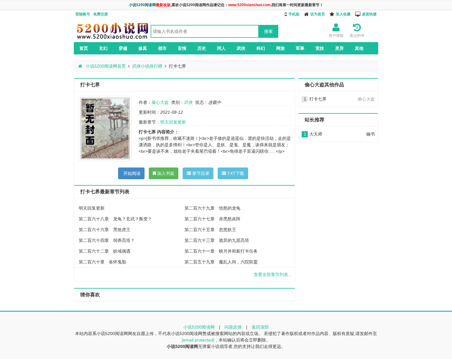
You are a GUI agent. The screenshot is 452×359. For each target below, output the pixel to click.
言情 (182, 48)
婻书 (370, 134)
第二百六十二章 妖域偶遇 (104, 251)
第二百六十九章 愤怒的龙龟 (212, 208)
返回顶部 (260, 327)
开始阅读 (131, 173)
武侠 (241, 48)
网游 (280, 48)
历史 (201, 48)
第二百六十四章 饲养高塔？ (107, 240)
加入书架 (165, 173)
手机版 (293, 14)
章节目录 (200, 173)
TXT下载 (235, 173)
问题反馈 (233, 327)
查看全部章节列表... (273, 274)
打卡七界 (318, 99)
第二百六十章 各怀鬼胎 (102, 261)
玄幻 (103, 48)
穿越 (123, 48)
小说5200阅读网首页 (105, 66)
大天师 (315, 134)
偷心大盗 (160, 102)
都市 (162, 48)
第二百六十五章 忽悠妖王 (210, 229)
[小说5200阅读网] (112, 38)
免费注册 (100, 14)
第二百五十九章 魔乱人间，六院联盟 (221, 261)
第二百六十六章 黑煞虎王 (104, 229)
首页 (83, 48)
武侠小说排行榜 (147, 66)
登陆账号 (82, 14)
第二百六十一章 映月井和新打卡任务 (221, 251)
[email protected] (198, 339)
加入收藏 (343, 14)
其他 (359, 48)
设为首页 (317, 14)
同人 (221, 48)
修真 (142, 48)
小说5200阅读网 (199, 327)
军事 (300, 48)
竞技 (319, 48)
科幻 (260, 48)
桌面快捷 (369, 14)
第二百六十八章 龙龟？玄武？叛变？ (115, 218)
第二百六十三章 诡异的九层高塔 (216, 240)
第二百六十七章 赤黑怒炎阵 (212, 218)
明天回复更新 (173, 122)
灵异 (339, 48)
